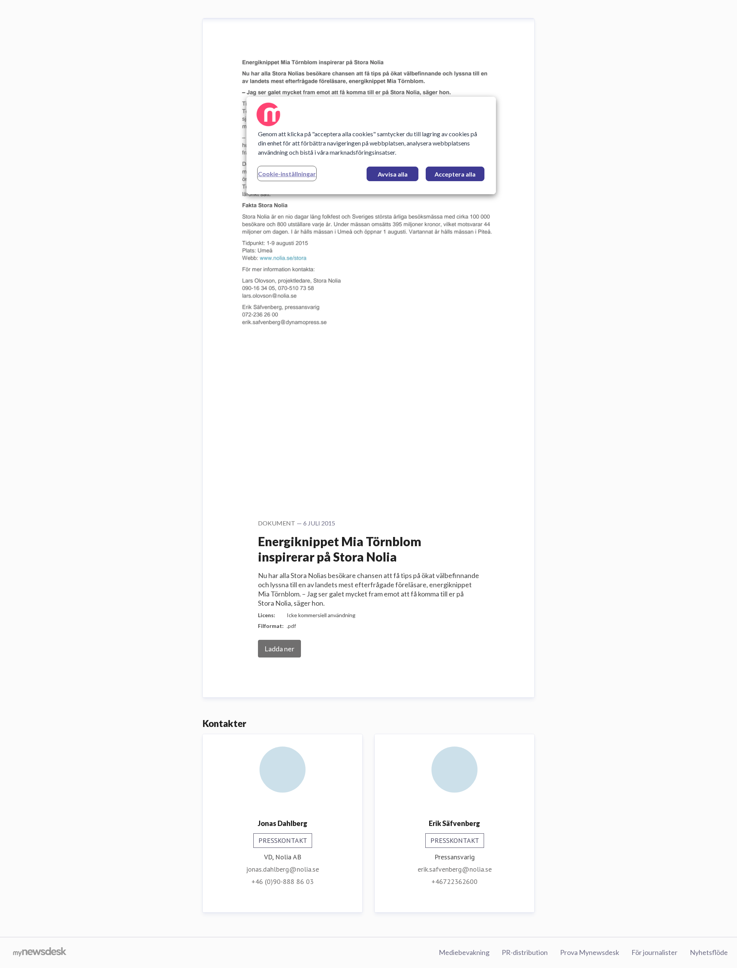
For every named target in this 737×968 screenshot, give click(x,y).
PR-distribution (525, 952)
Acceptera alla (455, 174)
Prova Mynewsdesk (589, 952)
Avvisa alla (393, 174)
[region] (371, 145)
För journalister (654, 952)
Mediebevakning (464, 952)
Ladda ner (279, 648)
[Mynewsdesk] (39, 953)
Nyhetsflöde (709, 952)
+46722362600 (454, 881)
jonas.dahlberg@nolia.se (282, 869)
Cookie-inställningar (287, 173)
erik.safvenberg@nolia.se (455, 869)
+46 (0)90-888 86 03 (282, 881)
